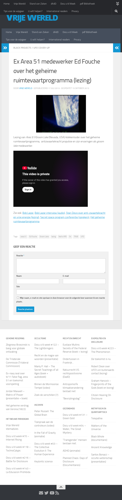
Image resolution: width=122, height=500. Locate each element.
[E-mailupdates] (41, 493)
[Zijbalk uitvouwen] (5, 47)
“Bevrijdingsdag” (71, 398)
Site (18, 286)
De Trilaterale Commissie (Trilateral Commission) (17, 363)
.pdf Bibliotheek (87, 3)
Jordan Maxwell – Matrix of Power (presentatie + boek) (16, 395)
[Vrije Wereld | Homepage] (32, 17)
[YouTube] (52, 493)
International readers (57, 11)
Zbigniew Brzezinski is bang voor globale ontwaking (18, 348)
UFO (82, 236)
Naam (19, 276)
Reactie (20, 255)
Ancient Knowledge (101, 447)
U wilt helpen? (35, 11)
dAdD (53, 3)
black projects (22, 47)
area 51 (23, 236)
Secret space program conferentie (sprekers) (64, 217)
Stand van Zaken (38, 3)
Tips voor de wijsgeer (14, 11)
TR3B (76, 236)
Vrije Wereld (19, 3)
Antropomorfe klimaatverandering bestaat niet (73, 388)
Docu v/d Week (67, 3)
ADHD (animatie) (71, 450)
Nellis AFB (62, 236)
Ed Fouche (33, 236)
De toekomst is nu (101, 359)
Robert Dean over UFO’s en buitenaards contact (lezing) (102, 370)
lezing (53, 236)
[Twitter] (46, 493)
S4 (70, 236)
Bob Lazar (27, 213)
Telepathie (97, 418)
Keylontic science (43, 461)
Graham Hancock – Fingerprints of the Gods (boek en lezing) (102, 384)
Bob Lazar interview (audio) (50, 213)
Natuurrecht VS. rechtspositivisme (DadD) (72, 373)
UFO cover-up (41, 47)
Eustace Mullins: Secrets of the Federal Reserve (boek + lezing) (75, 348)
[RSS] (57, 493)
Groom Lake (44, 236)
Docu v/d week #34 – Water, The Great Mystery (74, 429)
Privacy (75, 11)
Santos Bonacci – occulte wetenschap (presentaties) (101, 458)
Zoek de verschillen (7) (46, 394)
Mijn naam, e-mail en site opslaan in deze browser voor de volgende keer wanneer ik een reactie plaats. (60, 300)
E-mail (66, 276)
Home (7, 3)
